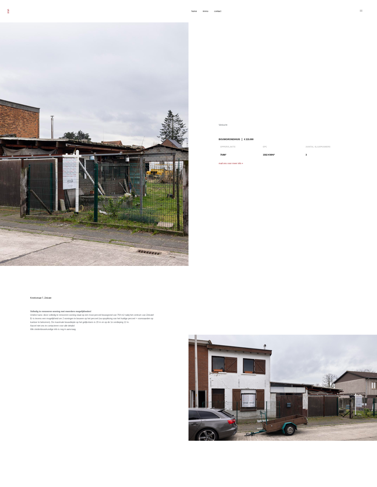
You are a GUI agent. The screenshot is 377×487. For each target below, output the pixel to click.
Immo (205, 11)
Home (194, 11)
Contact (217, 11)
